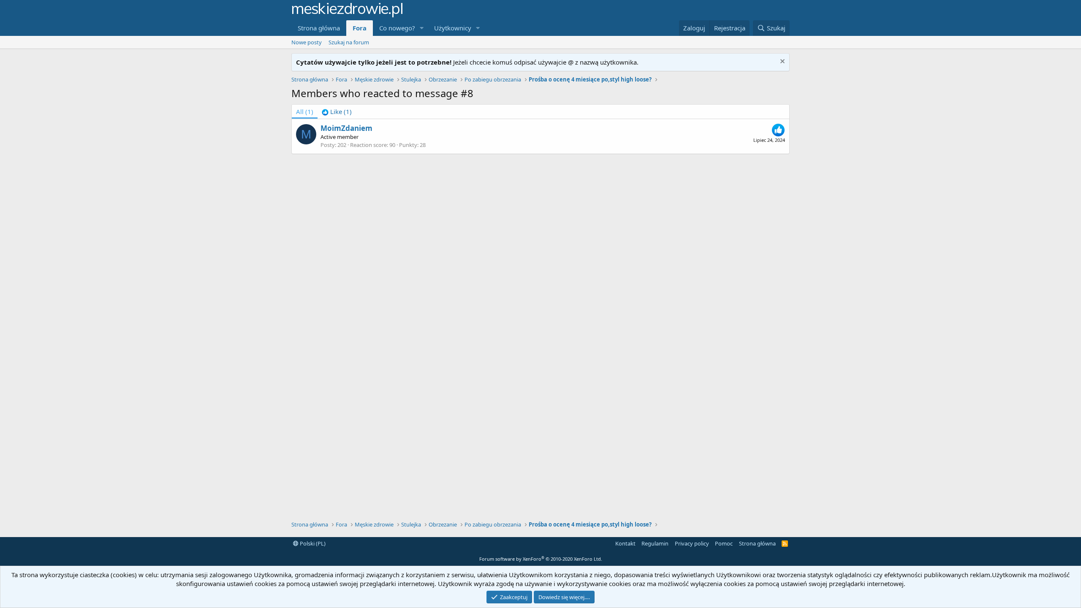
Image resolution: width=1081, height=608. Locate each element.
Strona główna (319, 28)
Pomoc (724, 543)
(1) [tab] (304, 111)
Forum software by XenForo (540, 559)
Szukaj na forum (349, 42)
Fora (360, 28)
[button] (422, 28)
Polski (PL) (312, 543)
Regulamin (654, 543)
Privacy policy (692, 543)
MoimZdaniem (346, 128)
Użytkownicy (452, 28)
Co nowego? (397, 28)
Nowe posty (306, 42)
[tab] (337, 112)
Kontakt (625, 543)
